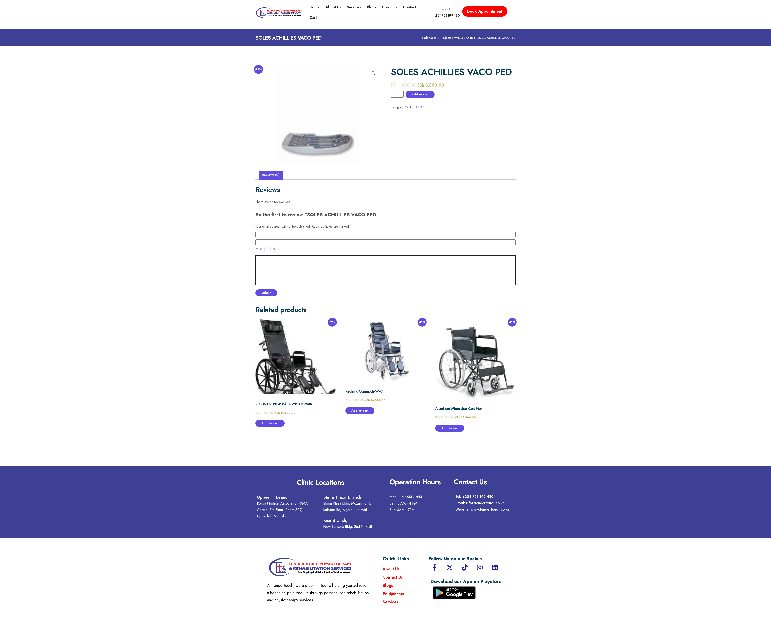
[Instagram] (479, 567)
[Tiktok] (464, 567)
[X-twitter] (449, 567)
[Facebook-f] (434, 567)
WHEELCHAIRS (416, 107)
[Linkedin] (495, 567)
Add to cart (420, 94)
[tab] (271, 175)
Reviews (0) (271, 175)
